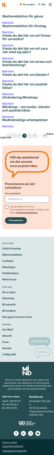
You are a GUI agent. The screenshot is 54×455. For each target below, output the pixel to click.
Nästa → (50, 136)
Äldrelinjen (8, 267)
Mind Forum (9, 279)
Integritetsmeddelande (12, 446)
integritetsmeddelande (27, 213)
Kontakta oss (36, 397)
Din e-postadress (13, 193)
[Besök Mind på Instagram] (30, 433)
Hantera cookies (9, 443)
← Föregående (4, 136)
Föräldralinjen (10, 273)
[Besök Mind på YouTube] (37, 433)
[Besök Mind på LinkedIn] (23, 433)
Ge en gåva (9, 292)
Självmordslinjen (12, 255)
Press (5, 342)
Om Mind (7, 329)
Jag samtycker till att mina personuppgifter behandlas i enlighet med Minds (29, 210)
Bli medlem (9, 311)
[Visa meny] (50, 4)
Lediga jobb (9, 354)
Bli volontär (9, 304)
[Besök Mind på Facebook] (16, 433)
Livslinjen (8, 261)
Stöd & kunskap (11, 248)
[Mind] (4, 4)
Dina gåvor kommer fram (17, 317)
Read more (8, 22)
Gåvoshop (8, 298)
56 (45, 136)
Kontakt (6, 348)
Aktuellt (7, 336)
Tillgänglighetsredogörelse (14, 451)
